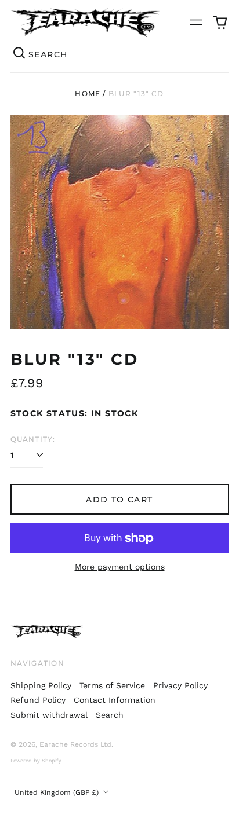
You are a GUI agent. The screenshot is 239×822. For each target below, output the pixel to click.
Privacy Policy (180, 685)
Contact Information (114, 699)
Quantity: (33, 439)
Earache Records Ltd (75, 744)
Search (110, 715)
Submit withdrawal (49, 715)
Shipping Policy (40, 685)
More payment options (120, 566)
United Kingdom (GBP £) (58, 792)
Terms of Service (112, 685)
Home (87, 93)
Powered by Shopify (35, 761)
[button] (220, 22)
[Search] (19, 54)
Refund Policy (38, 699)
